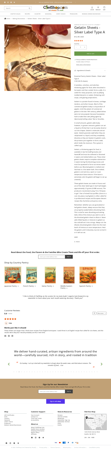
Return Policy (35, 432)
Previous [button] (9, 364)
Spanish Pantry (85, 286)
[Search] (29, 8)
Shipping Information (37, 431)
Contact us (34, 417)
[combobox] (17, 8)
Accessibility (35, 420)
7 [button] (29, 372)
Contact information (80, 447)
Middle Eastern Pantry (66, 287)
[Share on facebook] (5, 336)
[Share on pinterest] (9, 336)
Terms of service (55, 447)
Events (60, 425)
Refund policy (67, 447)
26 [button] (79, 372)
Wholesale (61, 418)
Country (6, 418)
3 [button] (19, 372)
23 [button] (71, 372)
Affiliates (34, 434)
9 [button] (35, 372)
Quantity (76, 43)
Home (8, 18)
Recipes (60, 415)
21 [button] (66, 372)
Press (59, 423)
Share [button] (78, 241)
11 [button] (40, 372)
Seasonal (7, 420)
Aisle (5, 417)
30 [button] (89, 372)
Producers (7, 423)
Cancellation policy (94, 447)
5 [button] (24, 372)
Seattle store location (38, 429)
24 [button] (74, 372)
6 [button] (27, 372)
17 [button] (55, 372)
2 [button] (16, 372)
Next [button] (101, 364)
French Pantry (28, 286)
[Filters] (94, 313)
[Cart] (104, 7)
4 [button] (22, 372)
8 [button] (32, 372)
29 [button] (87, 372)
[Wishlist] (98, 7)
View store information (83, 64)
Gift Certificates (9, 415)
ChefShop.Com (20, 447)
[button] (78, 41)
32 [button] (94, 372)
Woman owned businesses (12, 425)
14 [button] (48, 372)
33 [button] (97, 372)
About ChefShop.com (37, 427)
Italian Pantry (47, 286)
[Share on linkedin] (12, 336)
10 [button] (37, 372)
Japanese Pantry (10, 286)
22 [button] (68, 372)
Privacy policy (43, 447)
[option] (55, 365)
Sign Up (69, 256)
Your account (35, 415)
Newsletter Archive (64, 422)
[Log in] (92, 7)
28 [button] (84, 372)
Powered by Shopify (30, 447)
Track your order (36, 418)
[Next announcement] (75, 2)
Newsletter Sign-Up (64, 420)
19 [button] (61, 372)
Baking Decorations (19, 18)
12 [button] (42, 372)
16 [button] (53, 372)
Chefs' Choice (8, 422)
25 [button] (76, 372)
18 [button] (58, 372)
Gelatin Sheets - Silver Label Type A (39, 18)
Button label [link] (55, 303)
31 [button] (92, 372)
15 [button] (50, 372)
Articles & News (63, 417)
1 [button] (14, 372)
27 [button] (81, 372)
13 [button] (45, 372)
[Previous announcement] (36, 2)
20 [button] (63, 372)
